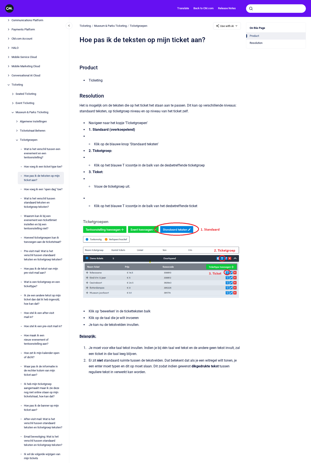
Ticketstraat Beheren (32, 130)
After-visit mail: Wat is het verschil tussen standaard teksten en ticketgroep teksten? (43, 423)
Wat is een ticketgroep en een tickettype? (42, 284)
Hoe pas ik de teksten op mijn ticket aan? (42, 178)
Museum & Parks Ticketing (32, 112)
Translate (183, 8)
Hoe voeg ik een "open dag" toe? (43, 189)
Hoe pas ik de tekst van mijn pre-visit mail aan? (41, 271)
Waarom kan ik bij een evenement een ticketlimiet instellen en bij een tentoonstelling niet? (40, 222)
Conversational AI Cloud (26, 75)
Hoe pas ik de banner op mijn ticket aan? (41, 408)
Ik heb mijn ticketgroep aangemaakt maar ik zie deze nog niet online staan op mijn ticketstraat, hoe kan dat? (41, 390)
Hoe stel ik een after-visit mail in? (39, 315)
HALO (15, 48)
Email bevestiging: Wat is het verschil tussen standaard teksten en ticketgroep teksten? (43, 441)
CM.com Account (22, 38)
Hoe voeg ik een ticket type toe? (43, 166)
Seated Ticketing (26, 94)
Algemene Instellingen (33, 121)
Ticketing (17, 84)
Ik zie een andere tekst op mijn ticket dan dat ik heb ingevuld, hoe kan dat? (42, 299)
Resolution (256, 43)
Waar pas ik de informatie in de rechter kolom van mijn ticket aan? (41, 370)
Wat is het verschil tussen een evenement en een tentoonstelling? (42, 153)
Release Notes (227, 8)
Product (254, 35)
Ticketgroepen (28, 140)
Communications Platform (27, 20)
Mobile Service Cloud (24, 57)
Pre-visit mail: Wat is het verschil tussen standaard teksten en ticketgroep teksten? (43, 255)
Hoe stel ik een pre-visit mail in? (43, 326)
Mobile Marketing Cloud (26, 66)
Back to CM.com (203, 8)
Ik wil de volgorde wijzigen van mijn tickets (42, 456)
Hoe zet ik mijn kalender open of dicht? (41, 355)
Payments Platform (23, 29)
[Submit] (251, 8)
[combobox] (276, 8)
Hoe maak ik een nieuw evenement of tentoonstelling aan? (36, 340)
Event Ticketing (25, 103)
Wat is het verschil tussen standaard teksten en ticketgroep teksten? (39, 202)
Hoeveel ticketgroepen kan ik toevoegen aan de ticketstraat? (42, 240)
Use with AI (227, 26)
